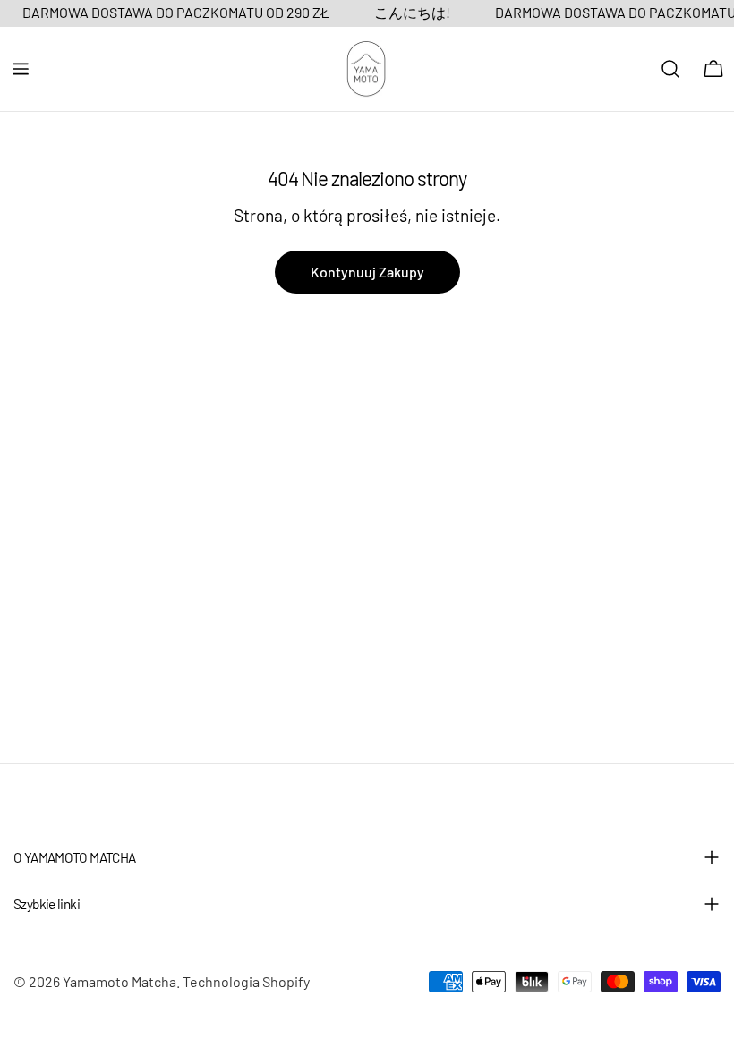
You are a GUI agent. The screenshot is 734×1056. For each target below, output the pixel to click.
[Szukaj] (670, 69)
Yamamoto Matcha (119, 981)
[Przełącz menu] (20, 69)
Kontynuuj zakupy (367, 271)
